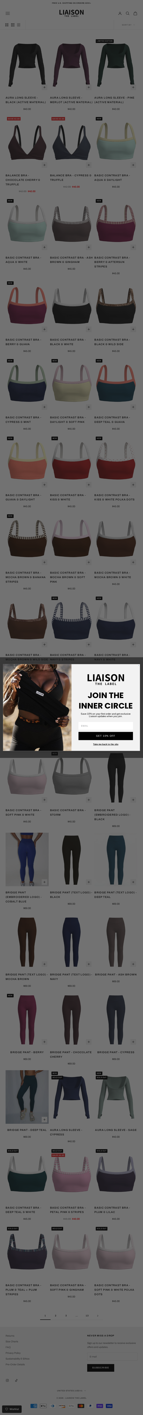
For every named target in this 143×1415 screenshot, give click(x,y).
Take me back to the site (105, 744)
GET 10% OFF (105, 736)
